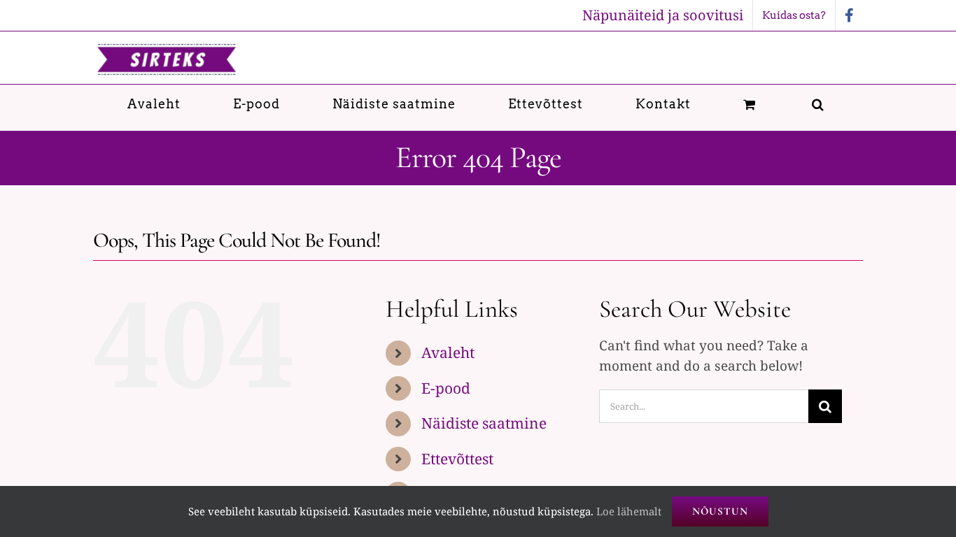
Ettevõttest (457, 458)
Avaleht (448, 352)
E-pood (445, 388)
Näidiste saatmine (484, 423)
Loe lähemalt (628, 511)
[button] (818, 104)
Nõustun (720, 511)
